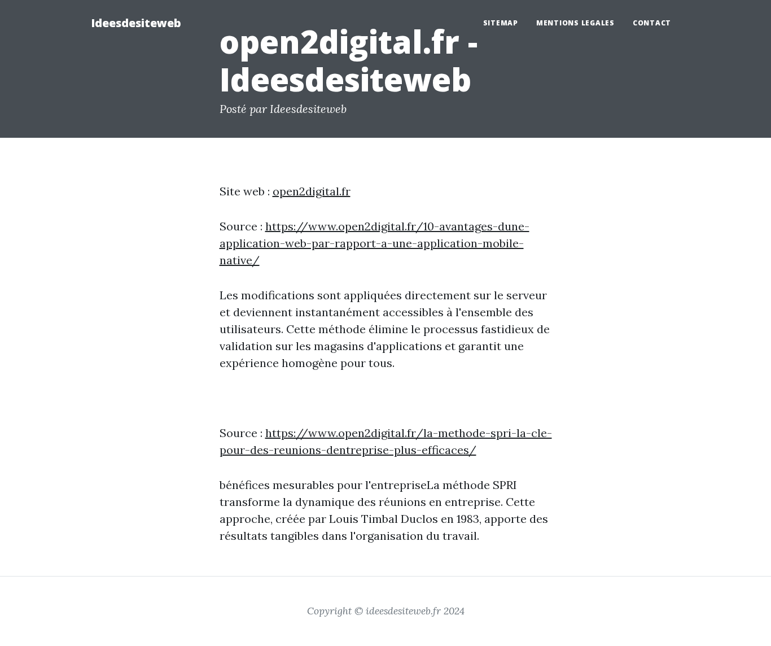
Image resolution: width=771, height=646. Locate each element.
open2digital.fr (312, 191)
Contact (652, 23)
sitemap (500, 23)
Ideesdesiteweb (136, 22)
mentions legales (575, 23)
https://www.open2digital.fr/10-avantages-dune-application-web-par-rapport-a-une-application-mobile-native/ (374, 243)
